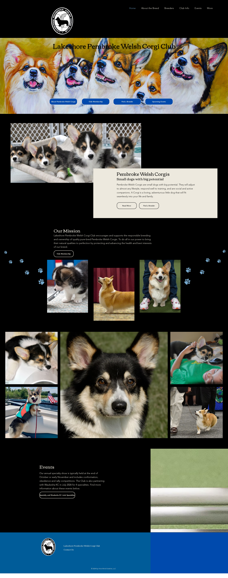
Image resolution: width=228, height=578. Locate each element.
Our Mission (67, 230)
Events (46, 466)
